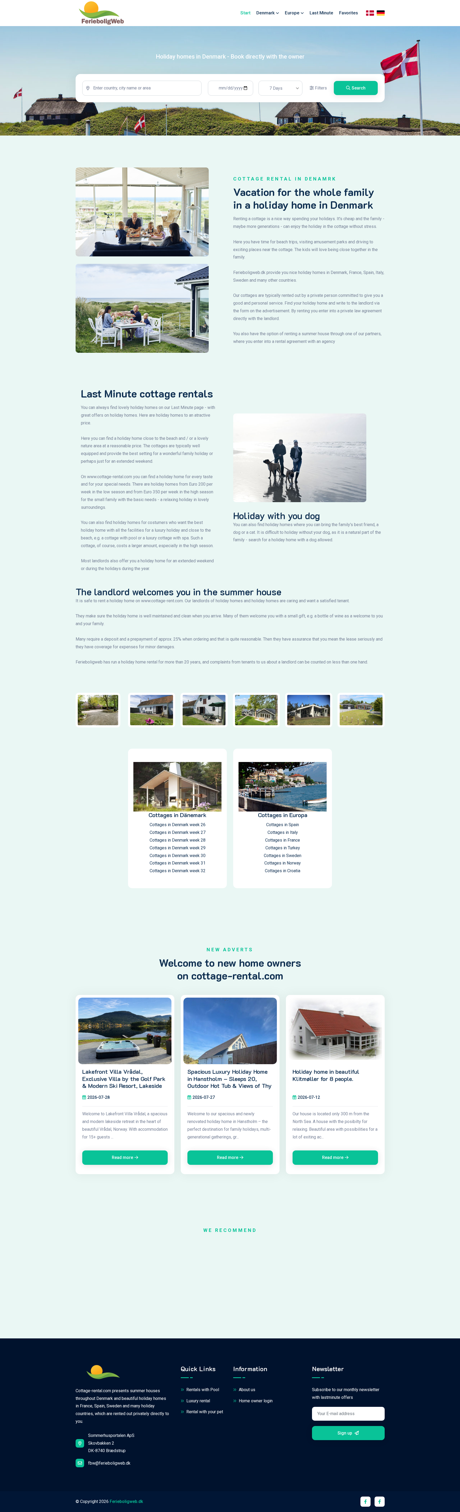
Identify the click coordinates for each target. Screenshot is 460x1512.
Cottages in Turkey (282, 847)
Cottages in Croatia (282, 870)
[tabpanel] (230, 88)
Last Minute (321, 12)
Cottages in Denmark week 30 (178, 855)
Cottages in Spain (282, 824)
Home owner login (255, 1400)
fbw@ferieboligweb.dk (109, 1463)
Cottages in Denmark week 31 (178, 863)
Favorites (348, 12)
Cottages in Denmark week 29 (178, 847)
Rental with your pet (204, 1411)
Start (245, 12)
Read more (122, 1157)
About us (246, 1389)
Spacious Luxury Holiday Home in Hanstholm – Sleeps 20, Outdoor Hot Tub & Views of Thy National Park (229, 1082)
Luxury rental (197, 1400)
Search (358, 88)
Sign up (345, 1433)
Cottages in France (282, 840)
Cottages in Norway (282, 863)
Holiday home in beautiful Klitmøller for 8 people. (326, 1075)
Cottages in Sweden (282, 855)
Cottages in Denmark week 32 (178, 870)
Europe (292, 12)
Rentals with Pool (202, 1389)
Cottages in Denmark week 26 (178, 824)
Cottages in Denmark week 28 (178, 840)
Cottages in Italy (283, 832)
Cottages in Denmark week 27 (178, 832)
